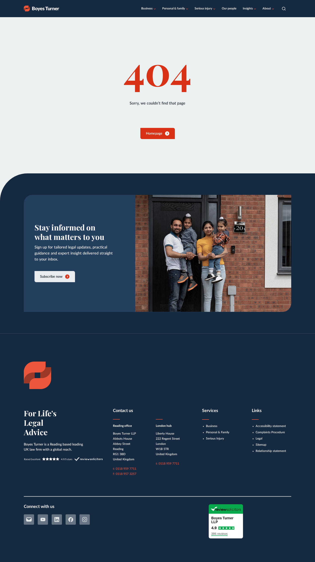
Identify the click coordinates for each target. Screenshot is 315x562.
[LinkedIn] (57, 519)
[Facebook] (71, 519)
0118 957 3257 (126, 474)
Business (147, 8)
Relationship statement (271, 451)
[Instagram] (85, 519)
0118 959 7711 (126, 468)
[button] (284, 8)
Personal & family (173, 8)
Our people (229, 8)
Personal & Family (217, 432)
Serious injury (203, 8)
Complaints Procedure (270, 432)
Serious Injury (215, 438)
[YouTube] (43, 519)
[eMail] (29, 519)
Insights (248, 8)
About (266, 8)
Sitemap (261, 444)
